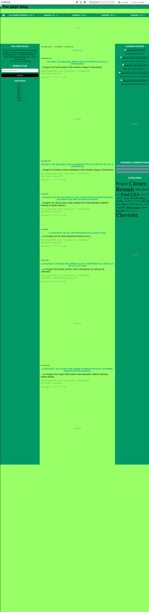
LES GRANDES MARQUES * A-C (20, 15)
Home (3, 14)
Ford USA (130, 194)
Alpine (127, 210)
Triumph (145, 207)
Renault (125, 189)
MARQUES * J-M (78, 15)
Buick (137, 204)
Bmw (124, 204)
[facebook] (77, 2)
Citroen (138, 183)
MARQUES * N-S (107, 15)
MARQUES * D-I (49, 15)
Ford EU (120, 207)
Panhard (137, 201)
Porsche (134, 198)
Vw (118, 204)
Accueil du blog (20, 59)
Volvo (118, 194)
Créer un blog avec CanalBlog (20, 61)
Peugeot (122, 183)
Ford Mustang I (129, 201)
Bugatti (120, 210)
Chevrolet (127, 215)
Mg (142, 204)
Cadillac (120, 201)
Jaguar (126, 198)
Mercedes (134, 207)
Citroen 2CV (134, 210)
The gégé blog (46, 47)
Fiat (144, 201)
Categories (58, 47)
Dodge (143, 194)
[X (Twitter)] (80, 2)
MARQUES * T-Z (136, 15)
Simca (143, 198)
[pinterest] (84, 2)
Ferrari (131, 204)
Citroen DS (119, 198)
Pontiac (146, 204)
